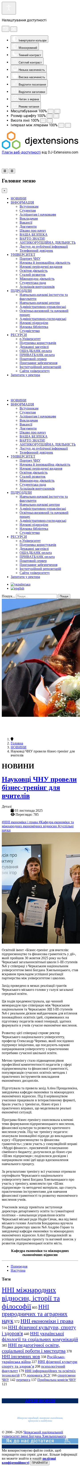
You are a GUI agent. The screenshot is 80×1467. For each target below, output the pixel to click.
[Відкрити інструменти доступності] (9, 8)
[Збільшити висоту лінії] (50, 120)
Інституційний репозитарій (40, 367)
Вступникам (29, 206)
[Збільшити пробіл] (68, 125)
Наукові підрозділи (34, 323)
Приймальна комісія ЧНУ (56, 1380)
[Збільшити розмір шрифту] (56, 116)
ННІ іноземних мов (21, 1356)
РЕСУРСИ (19, 335)
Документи (28, 226)
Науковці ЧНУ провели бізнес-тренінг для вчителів (39, 787)
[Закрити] (13, 29)
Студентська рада (33, 283)
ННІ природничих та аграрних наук (35, 1313)
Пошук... (8, 596)
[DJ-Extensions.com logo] (40, 148)
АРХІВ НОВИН (40, 1400)
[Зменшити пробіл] (61, 125)
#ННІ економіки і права (20, 822)
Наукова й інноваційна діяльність (45, 262)
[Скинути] (5, 29)
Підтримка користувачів (38, 343)
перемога (23, 1380)
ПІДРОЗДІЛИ (21, 291)
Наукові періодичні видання (41, 266)
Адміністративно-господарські (43, 319)
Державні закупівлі (34, 347)
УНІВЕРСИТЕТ (23, 254)
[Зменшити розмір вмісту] (51, 111)
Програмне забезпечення (38, 363)
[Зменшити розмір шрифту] (49, 116)
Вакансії (26, 222)
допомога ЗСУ (38, 1375)
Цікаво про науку (33, 230)
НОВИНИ (18, 198)
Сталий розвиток (33, 275)
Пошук (64, 596)
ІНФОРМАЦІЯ (22, 202)
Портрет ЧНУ (30, 258)
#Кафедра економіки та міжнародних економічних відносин (38, 824)
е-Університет (30, 339)
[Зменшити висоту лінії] (43, 120)
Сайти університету (35, 371)
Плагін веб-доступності (21, 152)
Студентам (28, 210)
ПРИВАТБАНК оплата (37, 355)
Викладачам (29, 218)
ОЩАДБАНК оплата (36, 351)
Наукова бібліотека (34, 327)
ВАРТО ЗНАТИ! (32, 238)
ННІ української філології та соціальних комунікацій (40, 1336)
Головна (17, 743)
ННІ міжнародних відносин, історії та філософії (31, 1298)
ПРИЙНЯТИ (40, 1463)
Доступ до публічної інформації (44, 246)
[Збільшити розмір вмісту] (57, 111)
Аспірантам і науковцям (38, 214)
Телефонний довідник (36, 250)
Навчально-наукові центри (40, 303)
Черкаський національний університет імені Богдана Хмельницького (34, 1434)
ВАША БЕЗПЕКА (34, 234)
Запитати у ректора (25, 375)
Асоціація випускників (37, 287)
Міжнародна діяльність (37, 279)
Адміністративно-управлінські (43, 307)
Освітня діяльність (34, 271)
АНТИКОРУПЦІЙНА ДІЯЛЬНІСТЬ (48, 242)
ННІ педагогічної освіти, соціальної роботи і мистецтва (34, 1348)
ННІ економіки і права (46, 1321)
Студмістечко (30, 331)
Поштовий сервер (33, 359)
